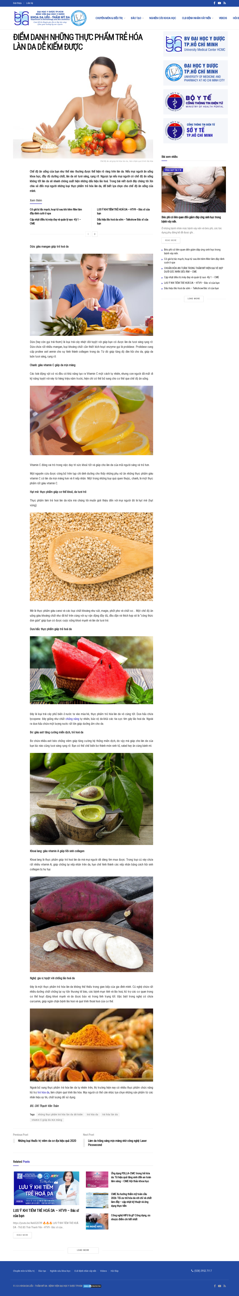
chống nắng (72, 719)
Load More (83, 1250)
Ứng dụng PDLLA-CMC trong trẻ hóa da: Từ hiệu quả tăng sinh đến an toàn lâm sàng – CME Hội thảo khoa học (131, 1177)
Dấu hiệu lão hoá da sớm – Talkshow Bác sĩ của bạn (191, 288)
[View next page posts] (95, 234)
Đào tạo (136, 18)
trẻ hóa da (43, 1092)
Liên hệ (29, 3)
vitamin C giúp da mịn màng (47, 1120)
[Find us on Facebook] (215, 1286)
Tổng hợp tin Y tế (173, 170)
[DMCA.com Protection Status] (92, 1286)
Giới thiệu (17, 3)
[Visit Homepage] (50, 18)
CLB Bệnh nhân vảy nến (196, 18)
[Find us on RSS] (225, 1286)
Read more (24, 1234)
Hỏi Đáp (115, 1270)
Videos (223, 18)
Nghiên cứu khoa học (162, 18)
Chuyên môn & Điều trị (109, 18)
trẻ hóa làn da (110, 1114)
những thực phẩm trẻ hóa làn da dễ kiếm (60, 1114)
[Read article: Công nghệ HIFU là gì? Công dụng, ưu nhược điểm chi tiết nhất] (97, 1221)
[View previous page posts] (88, 234)
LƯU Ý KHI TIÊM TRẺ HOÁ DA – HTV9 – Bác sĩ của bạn (192, 282)
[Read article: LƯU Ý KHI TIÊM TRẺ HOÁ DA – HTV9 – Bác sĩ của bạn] (46, 1188)
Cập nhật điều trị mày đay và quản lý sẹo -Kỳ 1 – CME (191, 277)
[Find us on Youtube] (219, 1286)
